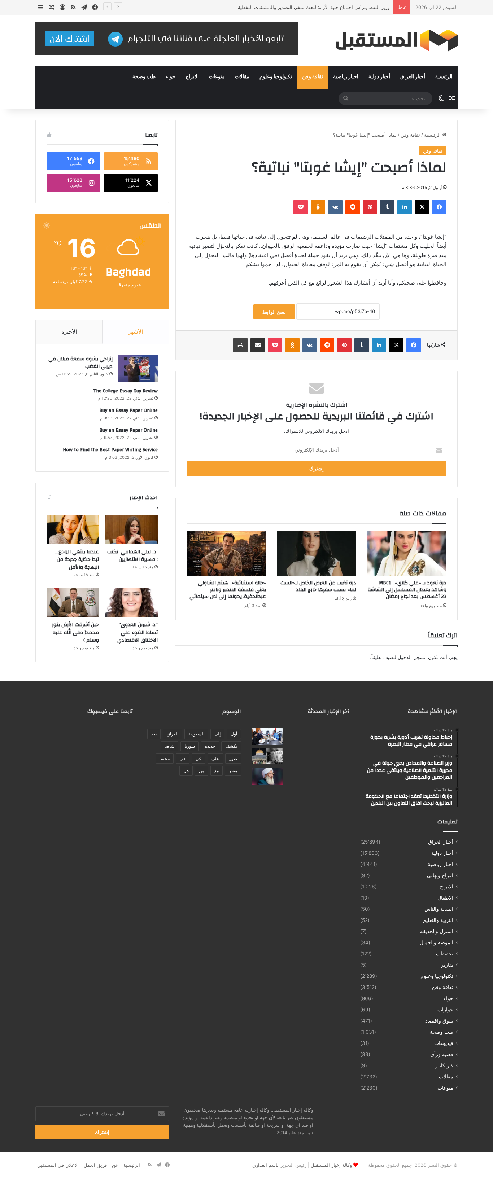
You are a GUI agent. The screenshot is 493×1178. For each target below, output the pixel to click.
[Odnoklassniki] (318, 207)
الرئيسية (444, 76)
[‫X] (422, 207)
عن (198, 758)
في (183, 758)
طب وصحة (144, 76)
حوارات (445, 1009)
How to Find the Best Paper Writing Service (110, 449)
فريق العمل (95, 1165)
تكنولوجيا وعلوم (275, 76)
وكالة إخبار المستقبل (331, 1165)
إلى (217, 734)
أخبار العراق (412, 76)
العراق (172, 734)
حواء (170, 76)
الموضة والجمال (436, 942)
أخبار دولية (379, 76)
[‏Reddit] (352, 207)
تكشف (231, 746)
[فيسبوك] (439, 207)
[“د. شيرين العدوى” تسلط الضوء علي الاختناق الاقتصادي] (131, 602)
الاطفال (445, 898)
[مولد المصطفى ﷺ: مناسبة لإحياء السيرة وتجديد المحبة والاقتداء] (267, 776)
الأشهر (135, 331)
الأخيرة (69, 331)
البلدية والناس (438, 909)
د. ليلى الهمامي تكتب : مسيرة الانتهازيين (132, 555)
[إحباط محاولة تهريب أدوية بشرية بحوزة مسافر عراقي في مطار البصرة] (334, 736)
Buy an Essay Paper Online (128, 410)
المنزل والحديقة (436, 931)
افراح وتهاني (440, 875)
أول (234, 734)
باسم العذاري (265, 1165)
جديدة (210, 746)
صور (233, 758)
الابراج (192, 76)
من (201, 770)
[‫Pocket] (300, 207)
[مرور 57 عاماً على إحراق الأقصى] (267, 756)
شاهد (169, 746)
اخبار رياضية (345, 76)
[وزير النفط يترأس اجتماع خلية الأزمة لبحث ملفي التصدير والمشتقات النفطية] (334, 756)
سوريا (189, 746)
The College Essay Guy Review (125, 391)
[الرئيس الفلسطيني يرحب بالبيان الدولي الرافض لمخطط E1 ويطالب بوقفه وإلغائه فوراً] (300, 776)
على (215, 758)
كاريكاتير (444, 1065)
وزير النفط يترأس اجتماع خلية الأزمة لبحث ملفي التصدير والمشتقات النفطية (313, 7)
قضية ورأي (441, 1054)
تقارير (447, 965)
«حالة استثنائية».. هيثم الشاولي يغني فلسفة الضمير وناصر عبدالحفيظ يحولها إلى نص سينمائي (227, 589)
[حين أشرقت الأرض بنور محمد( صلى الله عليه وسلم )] (73, 602)
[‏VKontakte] (335, 207)
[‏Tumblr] (387, 207)
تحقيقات (444, 954)
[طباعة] (240, 345)
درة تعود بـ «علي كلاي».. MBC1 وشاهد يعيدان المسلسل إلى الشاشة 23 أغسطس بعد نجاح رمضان (407, 589)
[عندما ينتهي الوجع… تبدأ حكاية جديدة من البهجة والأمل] (73, 529)
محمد (165, 758)
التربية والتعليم (438, 920)
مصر (233, 770)
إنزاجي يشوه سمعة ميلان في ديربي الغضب (80, 363)
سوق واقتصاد (439, 1021)
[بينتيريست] (370, 207)
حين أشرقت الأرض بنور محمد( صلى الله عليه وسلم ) (75, 632)
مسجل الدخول (412, 657)
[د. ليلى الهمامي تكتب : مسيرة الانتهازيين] (131, 529)
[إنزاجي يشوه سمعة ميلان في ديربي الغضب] (138, 368)
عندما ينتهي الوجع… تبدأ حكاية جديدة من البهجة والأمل (77, 559)
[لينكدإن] (404, 207)
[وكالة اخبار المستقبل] (391, 41)
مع (216, 770)
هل (186, 770)
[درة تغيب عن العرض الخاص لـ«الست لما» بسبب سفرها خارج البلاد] (316, 553)
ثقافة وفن (312, 76)
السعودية (196, 734)
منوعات (217, 76)
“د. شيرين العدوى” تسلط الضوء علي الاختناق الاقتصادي (137, 632)
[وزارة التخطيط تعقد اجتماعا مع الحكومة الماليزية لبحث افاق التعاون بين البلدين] (267, 736)
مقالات (242, 76)
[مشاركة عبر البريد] (257, 345)
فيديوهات (443, 1043)
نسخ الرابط (274, 312)
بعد (154, 734)
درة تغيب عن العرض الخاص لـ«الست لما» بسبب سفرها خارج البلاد (318, 586)
